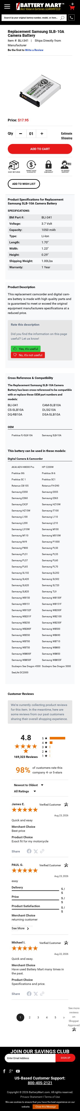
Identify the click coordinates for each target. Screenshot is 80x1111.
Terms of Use (52, 1096)
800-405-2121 (40, 1082)
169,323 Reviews (26, 757)
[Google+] (11, 1070)
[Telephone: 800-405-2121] (72, 17)
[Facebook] (4, 1070)
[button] (20, 134)
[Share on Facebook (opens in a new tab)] (29, 851)
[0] (72, 9)
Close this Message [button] (46, 1106)
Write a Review (34, 50)
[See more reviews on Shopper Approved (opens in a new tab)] (42, 851)
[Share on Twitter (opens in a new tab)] (35, 851)
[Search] (62, 17)
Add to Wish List (24, 183)
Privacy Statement (31, 1096)
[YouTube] (18, 1070)
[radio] (55, 738)
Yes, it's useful (28, 349)
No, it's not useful (30, 355)
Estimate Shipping (66, 135)
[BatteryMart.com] (40, 6)
